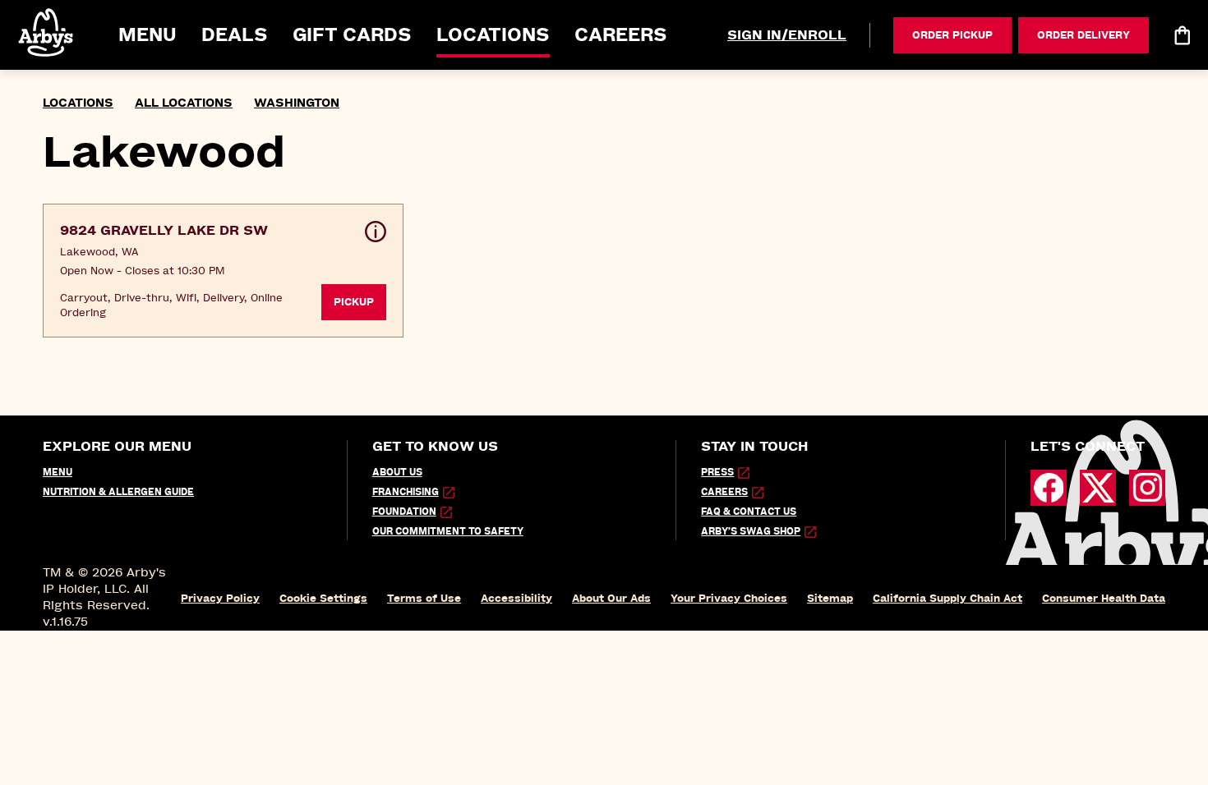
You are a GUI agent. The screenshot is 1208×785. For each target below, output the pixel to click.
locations (78, 103)
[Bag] (1182, 35)
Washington (296, 103)
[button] (46, 32)
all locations (184, 103)
